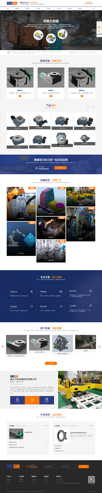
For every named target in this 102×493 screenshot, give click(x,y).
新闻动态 (49, 8)
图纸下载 (69, 8)
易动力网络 (93, 491)
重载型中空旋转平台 (31, 53)
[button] (2, 346)
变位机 (24, 51)
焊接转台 (33, 51)
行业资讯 (33, 481)
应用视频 (21, 481)
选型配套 (28, 51)
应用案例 (21, 479)
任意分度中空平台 (23, 53)
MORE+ (45, 425)
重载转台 (17, 8)
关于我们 (46, 479)
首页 (8, 8)
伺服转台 (28, 8)
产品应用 (38, 8)
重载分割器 (14, 51)
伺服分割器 (20, 51)
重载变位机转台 (45, 51)
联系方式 (46, 481)
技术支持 (59, 8)
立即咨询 (60, 167)
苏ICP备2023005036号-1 (40, 491)
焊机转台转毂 (51, 51)
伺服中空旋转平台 (15, 53)
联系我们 (80, 8)
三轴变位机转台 (58, 51)
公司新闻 (33, 479)
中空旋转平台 (38, 51)
